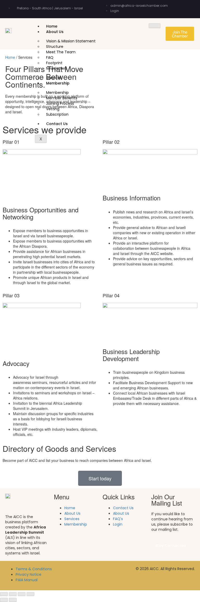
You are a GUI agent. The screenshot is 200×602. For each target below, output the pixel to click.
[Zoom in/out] (4, 594)
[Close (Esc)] (30, 594)
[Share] (22, 594)
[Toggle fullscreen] (13, 594)
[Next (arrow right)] (13, 600)
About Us (55, 31)
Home (51, 26)
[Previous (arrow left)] (4, 600)
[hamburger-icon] (154, 25)
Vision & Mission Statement (71, 41)
